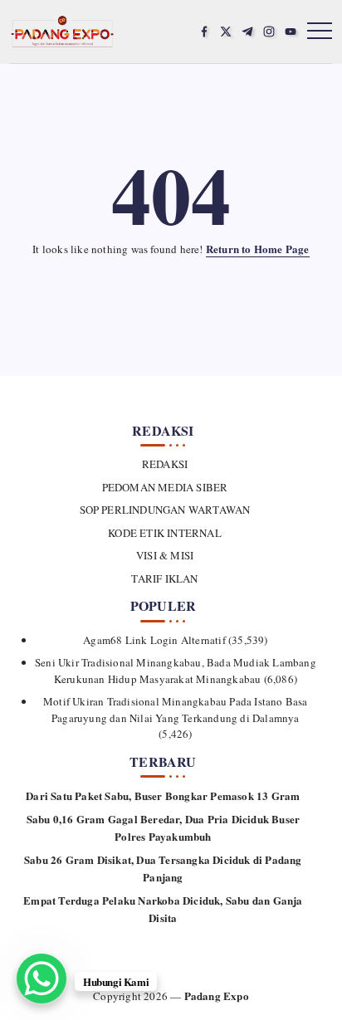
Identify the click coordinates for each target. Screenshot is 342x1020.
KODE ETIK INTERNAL (165, 532)
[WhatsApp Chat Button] (41, 978)
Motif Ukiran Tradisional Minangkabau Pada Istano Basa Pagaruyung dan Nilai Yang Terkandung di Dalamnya (175, 709)
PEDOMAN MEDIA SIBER (164, 487)
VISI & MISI (164, 555)
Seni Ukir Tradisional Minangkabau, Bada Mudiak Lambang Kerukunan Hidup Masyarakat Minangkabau (175, 670)
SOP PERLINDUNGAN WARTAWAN (165, 509)
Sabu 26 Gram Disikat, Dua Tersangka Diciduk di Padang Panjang (163, 868)
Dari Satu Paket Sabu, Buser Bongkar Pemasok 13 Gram (163, 795)
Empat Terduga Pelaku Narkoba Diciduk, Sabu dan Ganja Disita (162, 908)
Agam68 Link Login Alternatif (154, 639)
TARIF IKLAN (164, 578)
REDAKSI (165, 463)
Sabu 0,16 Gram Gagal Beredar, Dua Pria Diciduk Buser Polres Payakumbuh (163, 827)
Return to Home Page (258, 248)
